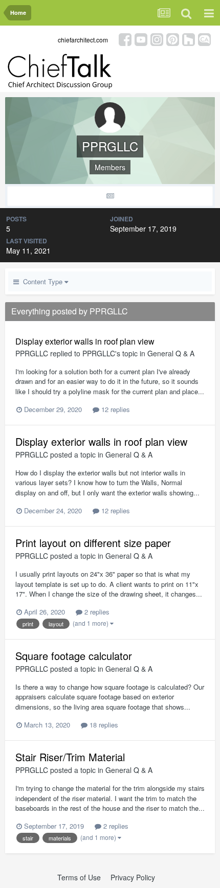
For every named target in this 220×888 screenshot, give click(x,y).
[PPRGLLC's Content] (110, 196)
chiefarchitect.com (83, 39)
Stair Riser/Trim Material (70, 756)
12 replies (114, 409)
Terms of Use (79, 877)
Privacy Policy (133, 877)
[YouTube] (141, 38)
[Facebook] (125, 38)
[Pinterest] (172, 38)
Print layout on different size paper (93, 542)
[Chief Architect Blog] (204, 38)
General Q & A (170, 353)
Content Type (41, 281)
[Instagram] (156, 38)
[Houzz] (188, 38)
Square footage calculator (73, 655)
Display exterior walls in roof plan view (85, 341)
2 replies (95, 612)
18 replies (102, 725)
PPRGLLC (31, 353)
